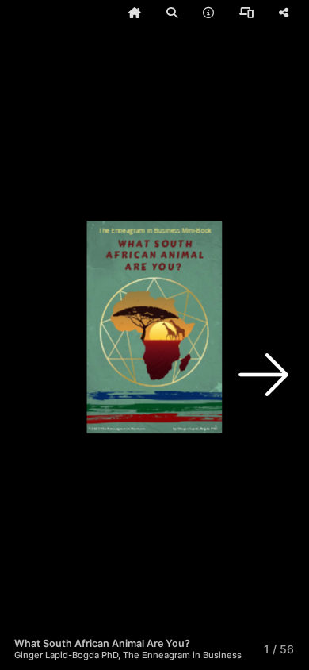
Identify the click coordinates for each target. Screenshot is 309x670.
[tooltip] (135, 12)
